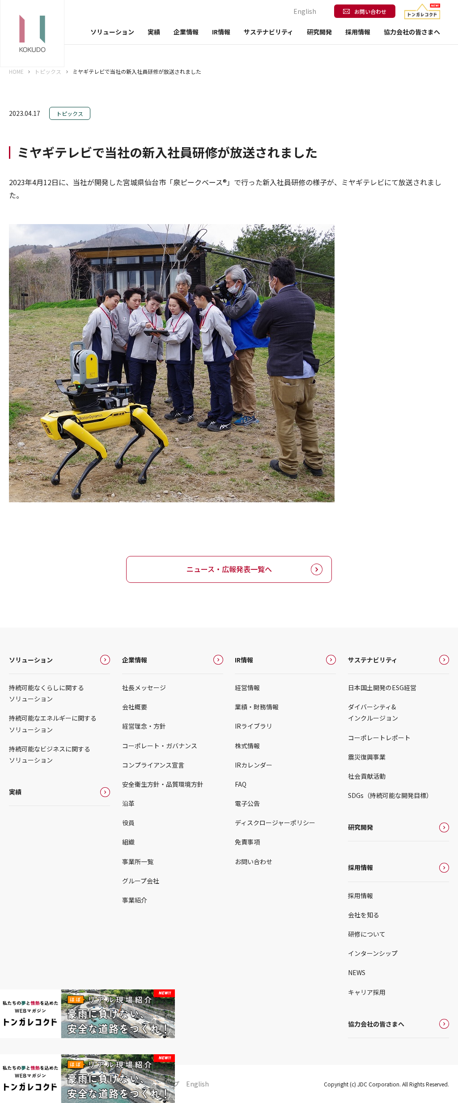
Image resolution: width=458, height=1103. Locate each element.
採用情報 (360, 867)
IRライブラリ (253, 725)
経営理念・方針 (144, 725)
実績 (154, 31)
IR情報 (244, 659)
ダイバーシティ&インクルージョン (373, 712)
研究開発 (319, 31)
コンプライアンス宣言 (153, 764)
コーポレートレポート (379, 737)
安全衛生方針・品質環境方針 (163, 784)
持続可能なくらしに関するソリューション (46, 693)
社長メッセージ (144, 687)
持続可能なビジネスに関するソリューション (49, 754)
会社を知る (363, 914)
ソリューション (31, 659)
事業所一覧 (137, 861)
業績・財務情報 (257, 706)
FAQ (240, 784)
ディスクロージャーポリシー (275, 822)
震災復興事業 (367, 756)
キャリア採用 (367, 992)
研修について (367, 933)
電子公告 (247, 803)
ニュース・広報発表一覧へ (229, 569)
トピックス (47, 71)
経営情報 (247, 687)
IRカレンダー (253, 764)
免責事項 (247, 841)
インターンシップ (373, 953)
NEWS (356, 972)
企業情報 (134, 659)
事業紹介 (134, 899)
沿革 (128, 803)
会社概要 (134, 706)
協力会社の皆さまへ (412, 31)
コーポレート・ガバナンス (159, 745)
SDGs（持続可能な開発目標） (390, 795)
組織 (128, 841)
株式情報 (247, 745)
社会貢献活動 (367, 776)
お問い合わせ (370, 11)
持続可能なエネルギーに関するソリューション (53, 723)
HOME (16, 71)
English (304, 11)
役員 (128, 822)
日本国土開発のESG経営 (382, 687)
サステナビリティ (373, 659)
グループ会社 (140, 880)
